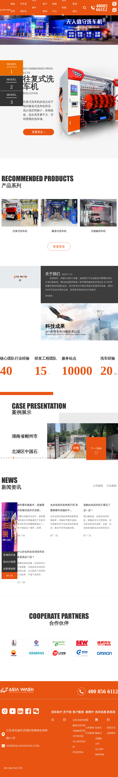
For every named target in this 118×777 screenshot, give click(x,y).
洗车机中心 (56, 715)
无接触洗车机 (79, 731)
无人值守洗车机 (79, 744)
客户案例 (45, 7)
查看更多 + (38, 132)
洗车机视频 (100, 715)
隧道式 (98, 733)
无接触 (98, 738)
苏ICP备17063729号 (13, 768)
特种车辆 (99, 754)
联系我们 (75, 7)
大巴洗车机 (78, 736)
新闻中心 (54, 7)
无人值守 (99, 749)
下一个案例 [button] (96, 448)
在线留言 (111, 733)
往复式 (98, 728)
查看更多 (59, 246)
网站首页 (13, 7)
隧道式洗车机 (79, 725)
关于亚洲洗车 (23, 7)
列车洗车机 (78, 752)
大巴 (97, 744)
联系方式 (111, 728)
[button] (110, 27)
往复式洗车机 (79, 720)
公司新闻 (98, 485)
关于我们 (67, 715)
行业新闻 (111, 485)
